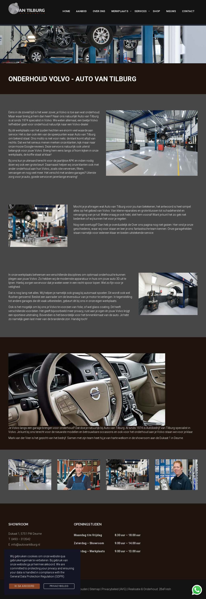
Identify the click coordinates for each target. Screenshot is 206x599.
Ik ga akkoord (24, 586)
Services (140, 11)
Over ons (99, 11)
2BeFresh (165, 589)
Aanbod (81, 11)
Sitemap (95, 589)
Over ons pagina (142, 224)
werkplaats (15, 154)
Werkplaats (119, 11)
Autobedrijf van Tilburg (160, 427)
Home (66, 11)
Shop (156, 11)
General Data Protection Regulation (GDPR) (37, 576)
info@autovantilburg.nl (25, 544)
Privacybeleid (59, 586)
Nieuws (171, 11)
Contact (188, 11)
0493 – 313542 (20, 539)
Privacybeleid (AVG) (114, 589)
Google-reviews (34, 146)
